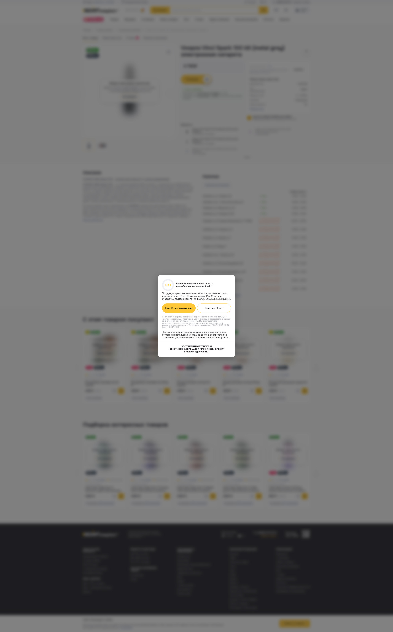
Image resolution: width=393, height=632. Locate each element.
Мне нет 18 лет (214, 308)
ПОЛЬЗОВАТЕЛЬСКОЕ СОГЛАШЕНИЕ (212, 299)
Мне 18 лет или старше (178, 308)
